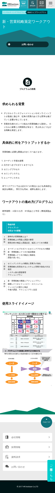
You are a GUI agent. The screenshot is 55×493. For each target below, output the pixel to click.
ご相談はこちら (51, 471)
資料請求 (15, 456)
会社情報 (15, 437)
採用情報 (15, 447)
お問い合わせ (27, 44)
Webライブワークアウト (37, 12)
